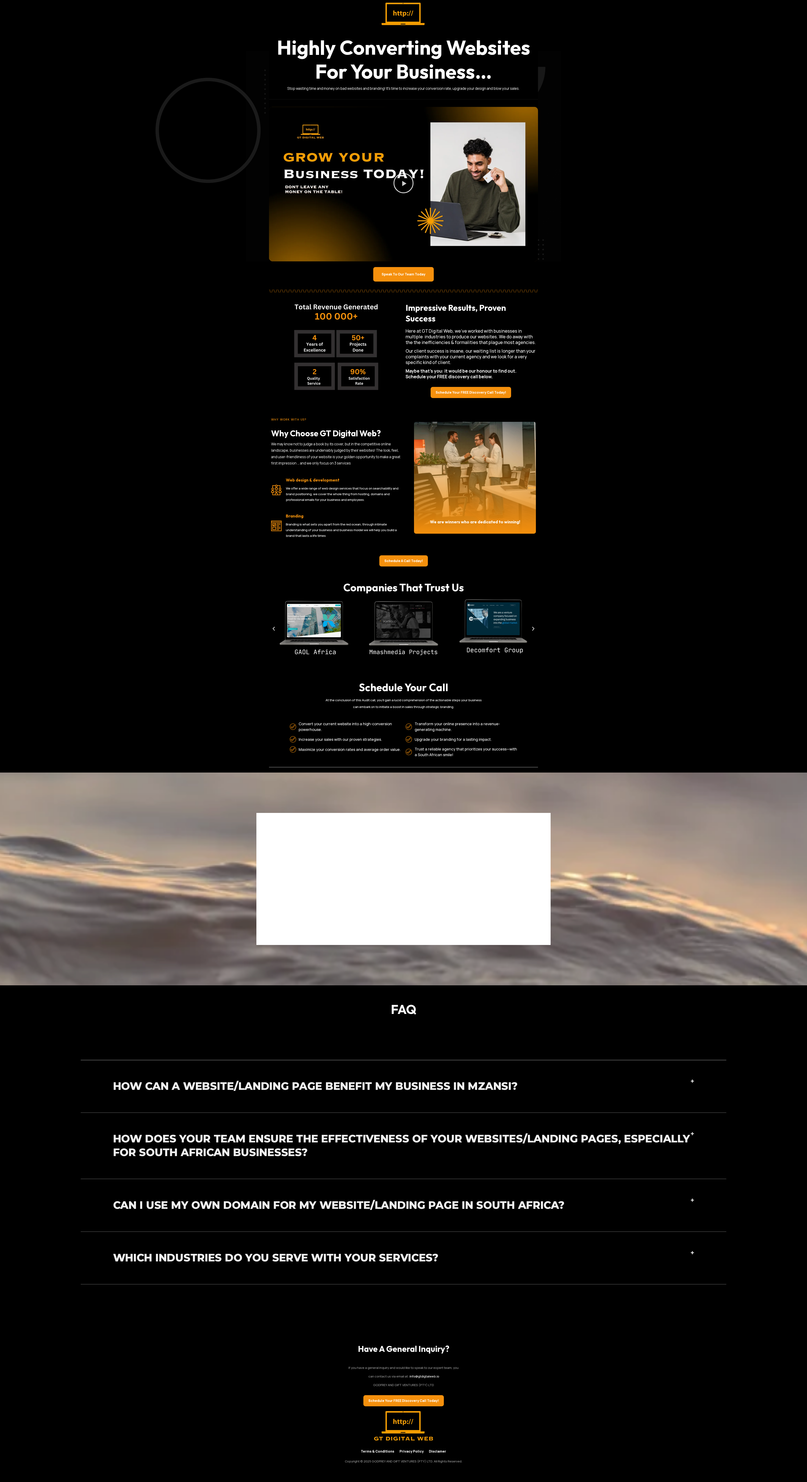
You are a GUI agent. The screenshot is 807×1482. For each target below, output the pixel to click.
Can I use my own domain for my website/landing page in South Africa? (338, 1205)
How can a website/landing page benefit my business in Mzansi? (315, 1086)
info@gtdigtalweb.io (424, 1376)
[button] (403, 184)
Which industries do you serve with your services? (275, 1257)
